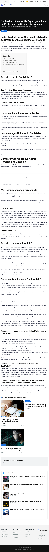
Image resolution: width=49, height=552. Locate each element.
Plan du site (32, 549)
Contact (19, 549)
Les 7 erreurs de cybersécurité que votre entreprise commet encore (36, 405)
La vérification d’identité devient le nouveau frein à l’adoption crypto (11, 449)
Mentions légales (25, 549)
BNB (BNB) (33, 1)
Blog (6, 26)
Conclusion (6, 68)
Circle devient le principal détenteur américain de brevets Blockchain (27, 509)
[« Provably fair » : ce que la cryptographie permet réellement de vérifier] (6, 481)
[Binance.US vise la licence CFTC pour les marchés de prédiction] (6, 506)
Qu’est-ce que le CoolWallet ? (9, 58)
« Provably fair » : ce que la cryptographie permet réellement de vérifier (27, 476)
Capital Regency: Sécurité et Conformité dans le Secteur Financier (10, 421)
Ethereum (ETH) (17, 1)
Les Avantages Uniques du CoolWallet (11, 62)
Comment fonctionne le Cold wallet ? (11, 71)
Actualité (3, 30)
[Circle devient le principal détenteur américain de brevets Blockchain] (6, 515)
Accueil (2, 26)
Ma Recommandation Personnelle (10, 66)
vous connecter (11, 462)
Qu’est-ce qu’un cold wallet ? (9, 69)
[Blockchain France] (9, 4)
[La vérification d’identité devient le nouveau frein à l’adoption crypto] (12, 437)
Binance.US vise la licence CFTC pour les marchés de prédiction (25, 501)
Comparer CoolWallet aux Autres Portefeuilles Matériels (14, 64)
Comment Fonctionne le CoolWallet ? (11, 60)
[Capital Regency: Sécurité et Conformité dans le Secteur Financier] (12, 408)
